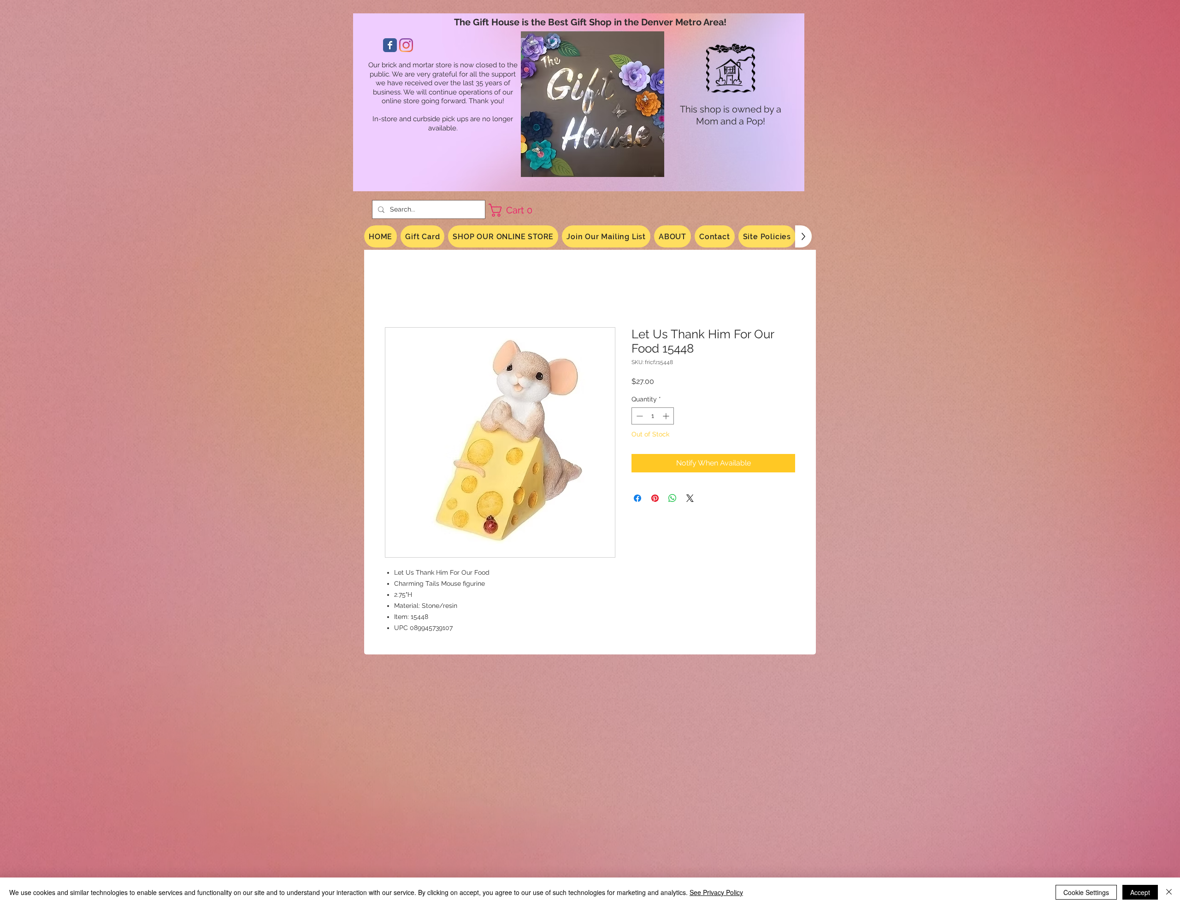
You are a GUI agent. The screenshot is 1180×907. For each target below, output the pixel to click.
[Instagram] (406, 45)
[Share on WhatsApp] (672, 499)
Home (395, 294)
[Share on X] (690, 499)
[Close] (1168, 892)
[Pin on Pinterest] (655, 499)
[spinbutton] (652, 417)
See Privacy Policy (716, 892)
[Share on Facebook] (637, 499)
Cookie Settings (1086, 892)
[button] (514, 210)
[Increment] (667, 417)
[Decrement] (638, 417)
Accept (1140, 892)
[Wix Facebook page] (390, 45)
